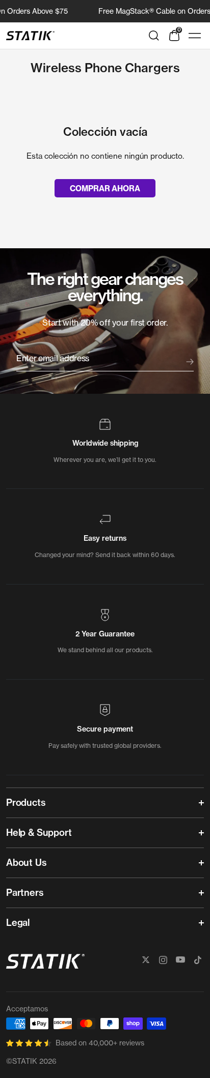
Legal (18, 922)
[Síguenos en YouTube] (180, 960)
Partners (25, 892)
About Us (26, 862)
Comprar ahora (105, 188)
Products (26, 802)
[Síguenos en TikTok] (198, 960)
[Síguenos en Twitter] (146, 960)
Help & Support (38, 832)
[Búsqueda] (154, 35)
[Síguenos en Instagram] (163, 960)
